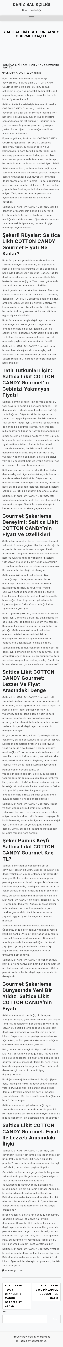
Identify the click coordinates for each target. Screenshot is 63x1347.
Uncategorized (14, 1270)
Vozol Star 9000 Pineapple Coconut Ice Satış (47, 1292)
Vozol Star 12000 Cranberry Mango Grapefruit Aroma (13, 1296)
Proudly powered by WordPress (31, 1336)
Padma (23, 1340)
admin (37, 72)
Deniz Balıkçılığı (31, 4)
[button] (31, 18)
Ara (4, 1311)
